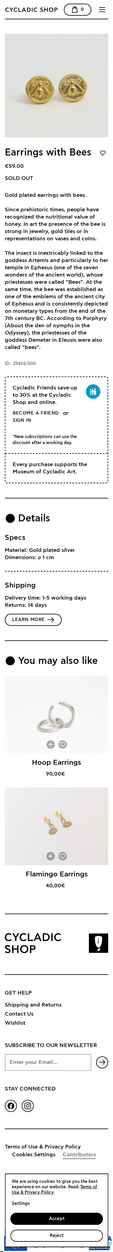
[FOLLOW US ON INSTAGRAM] (28, 1106)
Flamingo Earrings (57, 874)
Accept (56, 1218)
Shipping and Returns (33, 1005)
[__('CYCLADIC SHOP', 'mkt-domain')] (48, 10)
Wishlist (15, 1023)
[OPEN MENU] (102, 10)
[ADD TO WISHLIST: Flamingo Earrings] (62, 856)
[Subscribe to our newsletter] (102, 1062)
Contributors (79, 1155)
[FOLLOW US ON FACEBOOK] (11, 1106)
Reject (57, 1235)
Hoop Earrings (56, 762)
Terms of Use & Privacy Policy (43, 1147)
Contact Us (19, 1014)
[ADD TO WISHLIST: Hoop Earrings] (62, 744)
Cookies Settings (33, 1155)
